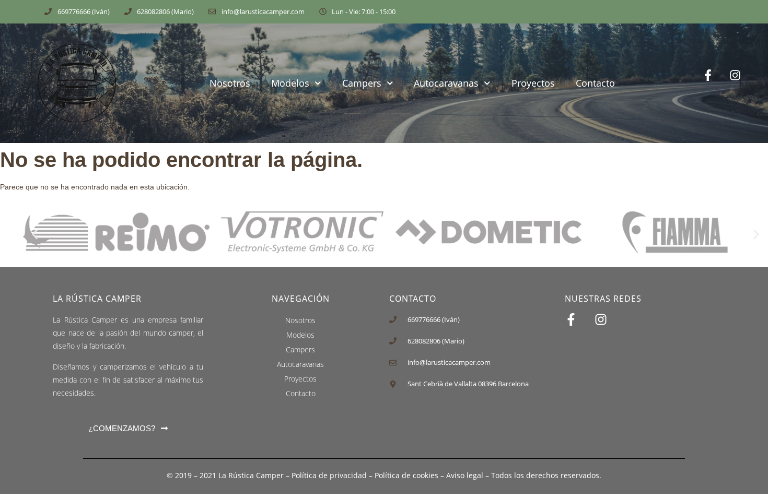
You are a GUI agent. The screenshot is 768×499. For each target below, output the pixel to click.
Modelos (290, 83)
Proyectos (533, 83)
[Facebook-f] (716, 83)
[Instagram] (743, 83)
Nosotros (230, 83)
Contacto (595, 83)
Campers (361, 83)
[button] (34, 234)
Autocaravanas (446, 83)
